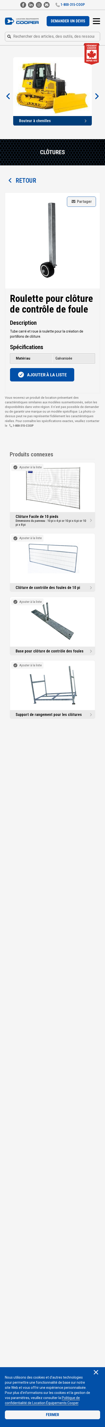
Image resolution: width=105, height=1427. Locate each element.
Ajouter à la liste (46, 375)
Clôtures (52, 152)
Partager (84, 201)
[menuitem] (68, 21)
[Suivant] (97, 96)
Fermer (52, 1414)
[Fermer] (96, 1372)
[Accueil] (23, 21)
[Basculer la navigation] (96, 21)
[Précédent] (8, 96)
